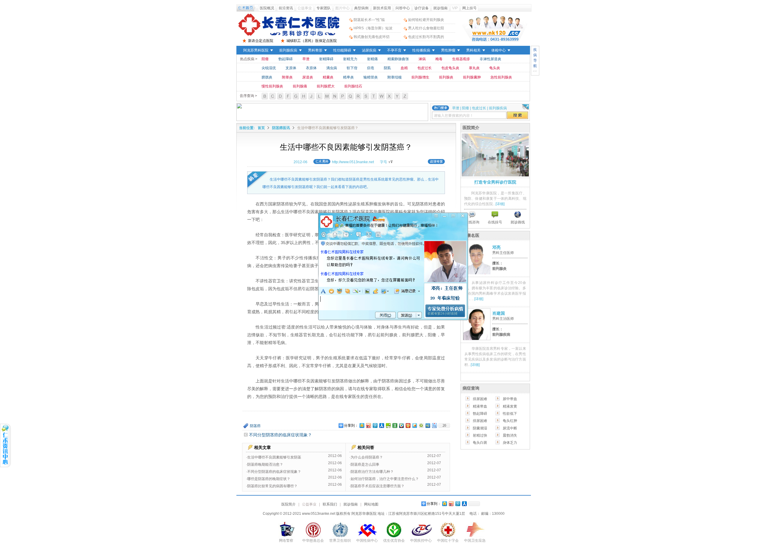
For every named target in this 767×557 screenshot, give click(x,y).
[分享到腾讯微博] (375, 425)
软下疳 (352, 68)
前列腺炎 (446, 77)
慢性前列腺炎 (272, 86)
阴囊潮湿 (480, 428)
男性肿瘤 (448, 50)
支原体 (291, 68)
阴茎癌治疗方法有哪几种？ (372, 472)
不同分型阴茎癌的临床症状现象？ (280, 434)
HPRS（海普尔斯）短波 (373, 28)
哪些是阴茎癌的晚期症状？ (268, 479)
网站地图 (371, 504)
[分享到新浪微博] (368, 425)
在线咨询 (472, 222)
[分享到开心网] (407, 425)
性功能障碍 (342, 50)
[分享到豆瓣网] (394, 425)
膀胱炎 (267, 77)
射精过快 (480, 435)
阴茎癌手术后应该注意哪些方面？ (377, 486)
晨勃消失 (510, 435)
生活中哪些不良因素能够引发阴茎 (274, 457)
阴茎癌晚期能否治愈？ (265, 464)
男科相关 (473, 50)
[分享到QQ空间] (361, 425)
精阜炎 (348, 77)
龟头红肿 (510, 421)
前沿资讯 (286, 8)
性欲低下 (510, 413)
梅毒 (439, 59)
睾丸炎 (474, 68)
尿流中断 (510, 428)
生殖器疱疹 (461, 59)
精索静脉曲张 (398, 59)
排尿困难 (480, 399)
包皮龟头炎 (450, 68)
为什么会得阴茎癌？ (367, 457)
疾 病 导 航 (535, 58)
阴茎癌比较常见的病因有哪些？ (272, 486)
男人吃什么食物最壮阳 (426, 28)
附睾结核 (394, 77)
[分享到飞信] (414, 425)
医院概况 (267, 8)
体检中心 (498, 50)
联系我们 (330, 504)
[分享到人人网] (381, 425)
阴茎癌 (255, 426)
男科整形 (315, 50)
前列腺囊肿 (472, 77)
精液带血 (480, 406)
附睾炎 (287, 77)
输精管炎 (370, 77)
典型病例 (361, 8)
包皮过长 (424, 68)
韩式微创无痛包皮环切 (371, 37)
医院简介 (288, 504)
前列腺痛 (300, 86)
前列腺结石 (353, 86)
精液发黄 (510, 406)
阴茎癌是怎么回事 (365, 464)
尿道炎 (307, 77)
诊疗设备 (421, 8)
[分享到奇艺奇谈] (421, 425)
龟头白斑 (480, 443)
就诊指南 (440, 8)
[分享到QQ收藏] (401, 425)
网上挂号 (469, 8)
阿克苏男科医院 (255, 50)
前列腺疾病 (288, 50)
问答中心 (402, 8)
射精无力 (350, 59)
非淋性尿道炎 (490, 59)
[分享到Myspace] (427, 425)
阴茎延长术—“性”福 (369, 20)
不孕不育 (394, 50)
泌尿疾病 (369, 50)
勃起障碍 (285, 59)
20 (444, 425)
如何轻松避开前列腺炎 (426, 20)
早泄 (305, 59)
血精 (404, 68)
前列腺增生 (420, 77)
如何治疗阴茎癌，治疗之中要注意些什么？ (385, 479)
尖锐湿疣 (269, 68)
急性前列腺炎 (501, 77)
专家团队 (323, 8)
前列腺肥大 (326, 86)
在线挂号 (495, 222)
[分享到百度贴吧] (434, 425)
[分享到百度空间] (388, 425)
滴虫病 (331, 68)
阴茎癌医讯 (281, 128)
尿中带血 (510, 399)
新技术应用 (382, 8)
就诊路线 (518, 222)
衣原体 (311, 68)
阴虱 (387, 68)
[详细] (500, 204)
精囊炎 (328, 77)
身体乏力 (510, 443)
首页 (261, 128)
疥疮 (370, 68)
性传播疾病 (421, 50)
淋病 (422, 59)
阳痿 (265, 59)
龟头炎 (494, 68)
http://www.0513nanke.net (353, 162)
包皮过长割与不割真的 (426, 37)
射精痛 (372, 59)
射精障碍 (326, 59)
